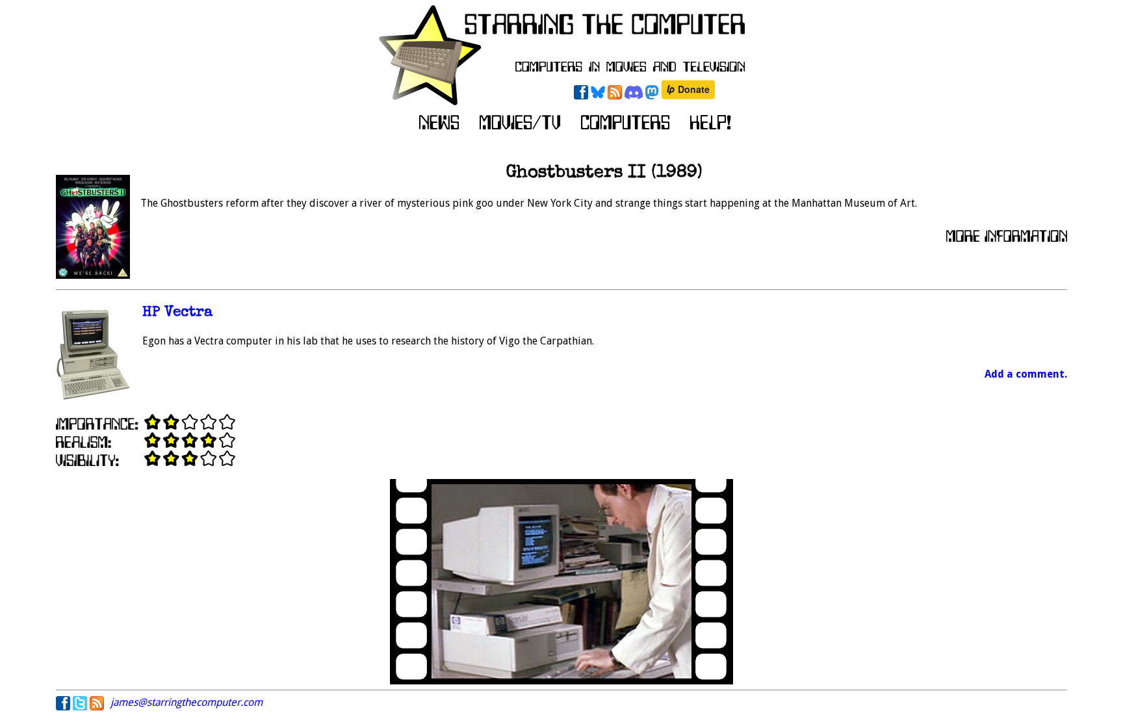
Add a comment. (1026, 374)
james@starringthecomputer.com (186, 702)
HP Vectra (177, 312)
